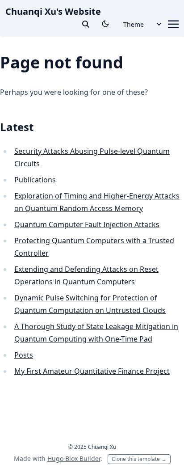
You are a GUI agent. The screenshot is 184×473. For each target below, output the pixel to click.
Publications (35, 180)
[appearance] (105, 24)
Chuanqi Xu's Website (53, 11)
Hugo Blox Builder (73, 458)
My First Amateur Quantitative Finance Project (92, 371)
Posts (23, 355)
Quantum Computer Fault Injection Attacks (86, 224)
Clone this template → (139, 459)
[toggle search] (86, 24)
